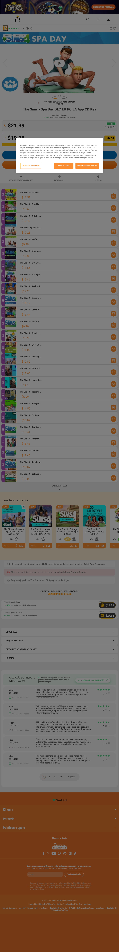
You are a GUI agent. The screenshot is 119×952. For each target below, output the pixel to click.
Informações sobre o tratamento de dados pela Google (73, 158)
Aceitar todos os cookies (87, 165)
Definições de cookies (31, 165)
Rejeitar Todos (63, 165)
